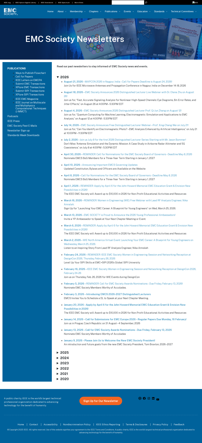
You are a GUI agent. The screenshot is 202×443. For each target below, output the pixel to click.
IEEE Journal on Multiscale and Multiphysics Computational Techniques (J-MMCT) (31, 107)
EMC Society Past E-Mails (22, 125)
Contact (33, 424)
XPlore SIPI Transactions (30, 94)
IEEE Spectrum (64, 2)
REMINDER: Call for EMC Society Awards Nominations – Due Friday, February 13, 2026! (123, 283)
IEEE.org (7, 2)
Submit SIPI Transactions (30, 90)
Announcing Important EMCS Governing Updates (101, 164)
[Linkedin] (153, 399)
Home (21, 424)
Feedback (179, 424)
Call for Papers (24, 76)
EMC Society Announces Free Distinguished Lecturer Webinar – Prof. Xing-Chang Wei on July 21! (126, 125)
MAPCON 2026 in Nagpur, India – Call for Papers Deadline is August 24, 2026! (118, 81)
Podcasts (12, 116)
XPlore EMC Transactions (30, 87)
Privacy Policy (160, 424)
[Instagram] (148, 399)
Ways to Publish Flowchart (31, 73)
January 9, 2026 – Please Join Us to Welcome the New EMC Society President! (109, 340)
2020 (64, 379)
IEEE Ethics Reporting (108, 424)
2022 (64, 368)
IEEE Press (13, 121)
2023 (64, 363)
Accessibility (51, 424)
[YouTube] (157, 400)
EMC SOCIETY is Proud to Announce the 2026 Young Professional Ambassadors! (119, 215)
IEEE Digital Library (26, 2)
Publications (16, 68)
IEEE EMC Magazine (27, 98)
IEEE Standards (47, 2)
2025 (64, 352)
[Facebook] (144, 399)
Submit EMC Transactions (30, 83)
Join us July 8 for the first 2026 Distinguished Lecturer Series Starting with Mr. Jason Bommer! (125, 139)
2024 (64, 358)
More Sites (79, 2)
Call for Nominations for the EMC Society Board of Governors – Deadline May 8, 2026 (120, 175)
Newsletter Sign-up (18, 130)
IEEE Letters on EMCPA (29, 80)
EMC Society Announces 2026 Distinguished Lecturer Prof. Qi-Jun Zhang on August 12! (122, 110)
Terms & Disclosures (136, 424)
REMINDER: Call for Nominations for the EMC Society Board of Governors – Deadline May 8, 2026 (128, 154)
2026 (64, 77)
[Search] (146, 2)
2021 (64, 374)
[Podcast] (140, 399)
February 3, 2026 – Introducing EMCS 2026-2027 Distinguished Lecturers (107, 294)
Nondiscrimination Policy (77, 424)
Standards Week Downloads (23, 135)
